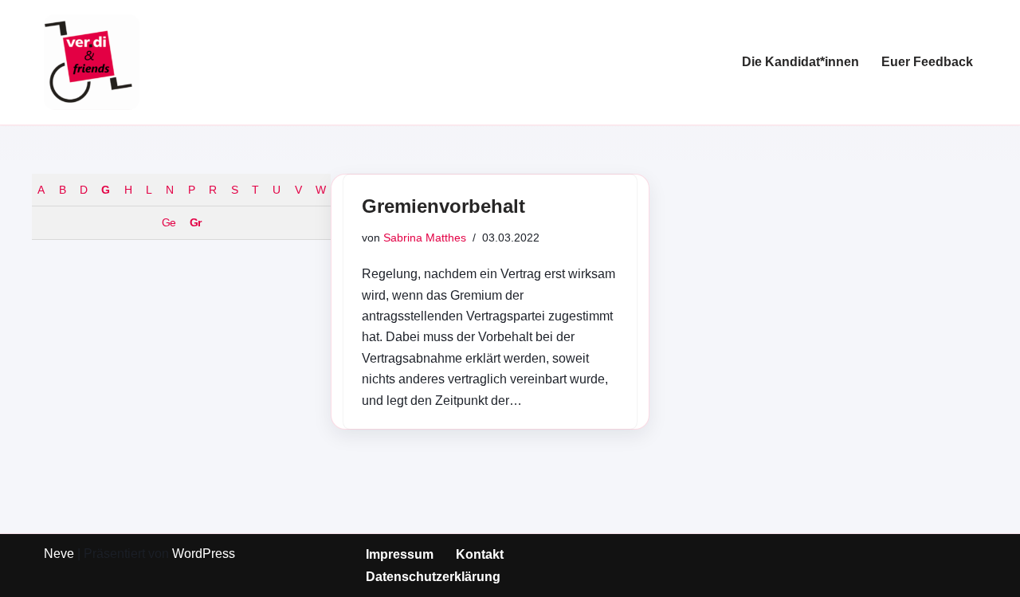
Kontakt (480, 554)
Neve (59, 553)
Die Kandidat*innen (800, 62)
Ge (168, 222)
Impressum (400, 554)
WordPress (203, 553)
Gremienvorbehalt (443, 206)
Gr (195, 222)
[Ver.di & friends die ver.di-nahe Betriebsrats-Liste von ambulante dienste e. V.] (91, 62)
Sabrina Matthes (424, 237)
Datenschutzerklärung (433, 576)
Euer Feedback (927, 62)
